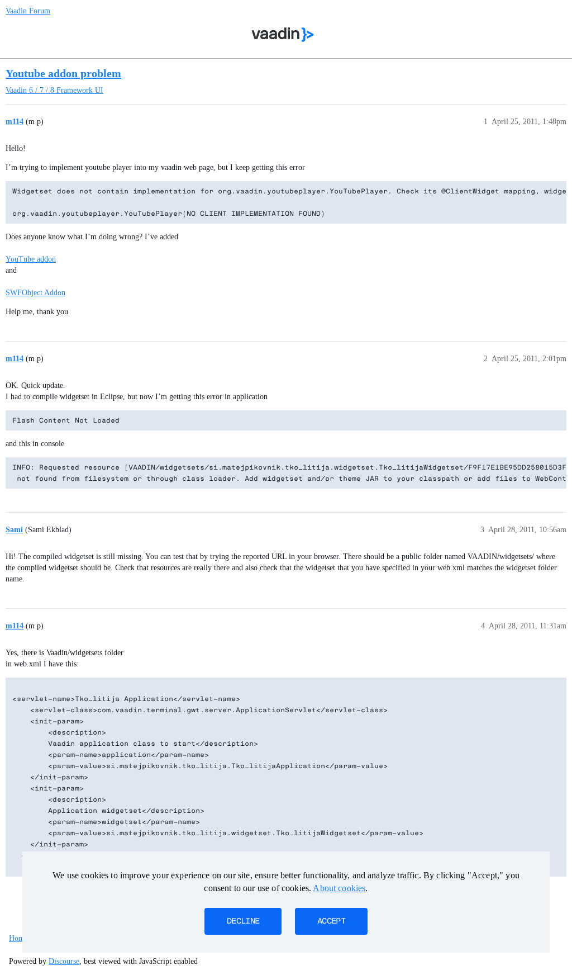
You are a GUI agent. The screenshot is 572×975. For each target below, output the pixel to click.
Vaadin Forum (28, 11)
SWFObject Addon (35, 292)
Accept (331, 921)
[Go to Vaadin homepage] (283, 34)
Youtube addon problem (63, 73)
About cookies (339, 888)
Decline (243, 921)
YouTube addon (31, 259)
